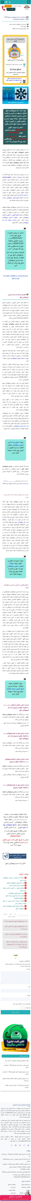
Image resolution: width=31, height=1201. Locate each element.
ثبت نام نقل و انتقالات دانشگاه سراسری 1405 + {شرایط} (16, 1164)
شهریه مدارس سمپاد (18, 885)
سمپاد (19, 177)
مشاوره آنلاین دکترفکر (25, 1193)
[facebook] (11, 1145)
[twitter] (19, 1145)
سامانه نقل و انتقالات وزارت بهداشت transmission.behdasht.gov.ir (21, 1176)
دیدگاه (28, 969)
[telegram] (9, 2)
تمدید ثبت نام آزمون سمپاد (16, 896)
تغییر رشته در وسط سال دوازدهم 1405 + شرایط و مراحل (16, 1066)
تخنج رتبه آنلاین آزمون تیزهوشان (16, 443)
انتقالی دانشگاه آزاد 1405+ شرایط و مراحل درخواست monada (19, 1168)
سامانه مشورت (12, 1190)
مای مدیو (13, 1193)
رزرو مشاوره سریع (26, 1185)
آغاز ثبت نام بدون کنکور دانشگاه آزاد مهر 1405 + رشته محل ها (16, 1155)
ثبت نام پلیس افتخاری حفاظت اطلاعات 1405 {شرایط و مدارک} (16, 1080)
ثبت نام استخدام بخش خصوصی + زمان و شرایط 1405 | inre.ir (16, 1160)
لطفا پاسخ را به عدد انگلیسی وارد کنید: (21, 1004)
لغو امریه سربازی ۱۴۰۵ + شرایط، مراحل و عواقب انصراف (17, 1086)
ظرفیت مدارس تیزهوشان (9, 217)
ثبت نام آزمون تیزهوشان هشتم (15, 883)
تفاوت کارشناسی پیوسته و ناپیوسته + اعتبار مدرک (17, 1061)
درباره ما (28, 1190)
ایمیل (28, 995)
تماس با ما (13, 1187)
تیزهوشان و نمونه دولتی (15, 24)
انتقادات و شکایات (26, 1187)
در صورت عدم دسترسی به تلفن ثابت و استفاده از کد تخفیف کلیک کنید (14, 80)
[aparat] (28, 1145)
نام (29, 987)
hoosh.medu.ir (19, 898)
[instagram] (6, 2)
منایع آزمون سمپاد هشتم (15, 688)
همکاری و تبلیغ (12, 1185)
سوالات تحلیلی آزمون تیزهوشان (15, 565)
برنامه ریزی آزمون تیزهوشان (16, 893)
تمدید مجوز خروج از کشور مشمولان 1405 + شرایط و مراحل (16, 1073)
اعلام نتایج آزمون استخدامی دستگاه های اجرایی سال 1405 (16, 1172)
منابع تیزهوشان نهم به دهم (15, 826)
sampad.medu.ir (23, 195)
